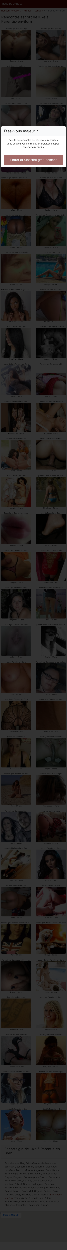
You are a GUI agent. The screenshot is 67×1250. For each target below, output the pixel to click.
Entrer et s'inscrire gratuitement (33, 160)
